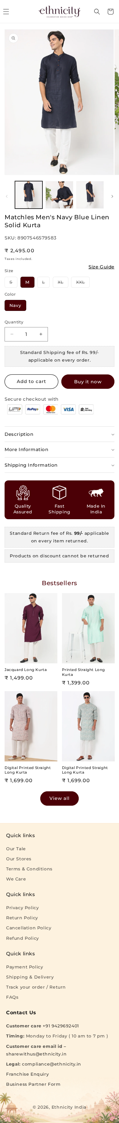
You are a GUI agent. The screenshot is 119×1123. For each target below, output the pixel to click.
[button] (97, 11)
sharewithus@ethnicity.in (36, 1054)
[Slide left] (6, 196)
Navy (15, 305)
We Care (16, 879)
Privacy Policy (22, 907)
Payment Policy (24, 967)
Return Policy (22, 918)
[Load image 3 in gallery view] (90, 195)
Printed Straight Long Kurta (83, 672)
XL (63, 283)
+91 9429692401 (61, 1026)
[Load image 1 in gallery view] (28, 195)
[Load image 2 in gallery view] (59, 195)
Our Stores (18, 859)
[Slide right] (112, 196)
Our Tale (16, 848)
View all (59, 798)
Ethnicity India (69, 1107)
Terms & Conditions (29, 869)
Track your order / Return (36, 987)
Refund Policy (22, 938)
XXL (83, 283)
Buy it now (88, 382)
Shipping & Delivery (30, 977)
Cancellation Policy (28, 928)
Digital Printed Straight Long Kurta (28, 770)
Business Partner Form (33, 1084)
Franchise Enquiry (27, 1074)
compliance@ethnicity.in (51, 1064)
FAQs (12, 997)
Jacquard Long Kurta (26, 669)
